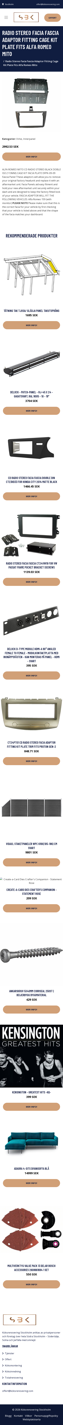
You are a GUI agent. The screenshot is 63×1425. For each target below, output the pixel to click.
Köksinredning (13, 1371)
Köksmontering (13, 1365)
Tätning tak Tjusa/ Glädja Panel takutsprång (31, 310)
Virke (19, 139)
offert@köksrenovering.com (48, 4)
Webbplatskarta (31, 1419)
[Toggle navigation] (6, 17)
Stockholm (9, 4)
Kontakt (18, 1415)
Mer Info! (31, 156)
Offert (52, 17)
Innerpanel (29, 139)
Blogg (8, 1415)
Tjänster (9, 1353)
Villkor (28, 1415)
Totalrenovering (14, 1377)
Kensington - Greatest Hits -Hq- (31, 1092)
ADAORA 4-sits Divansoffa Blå (31, 1168)
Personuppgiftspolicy (46, 1415)
